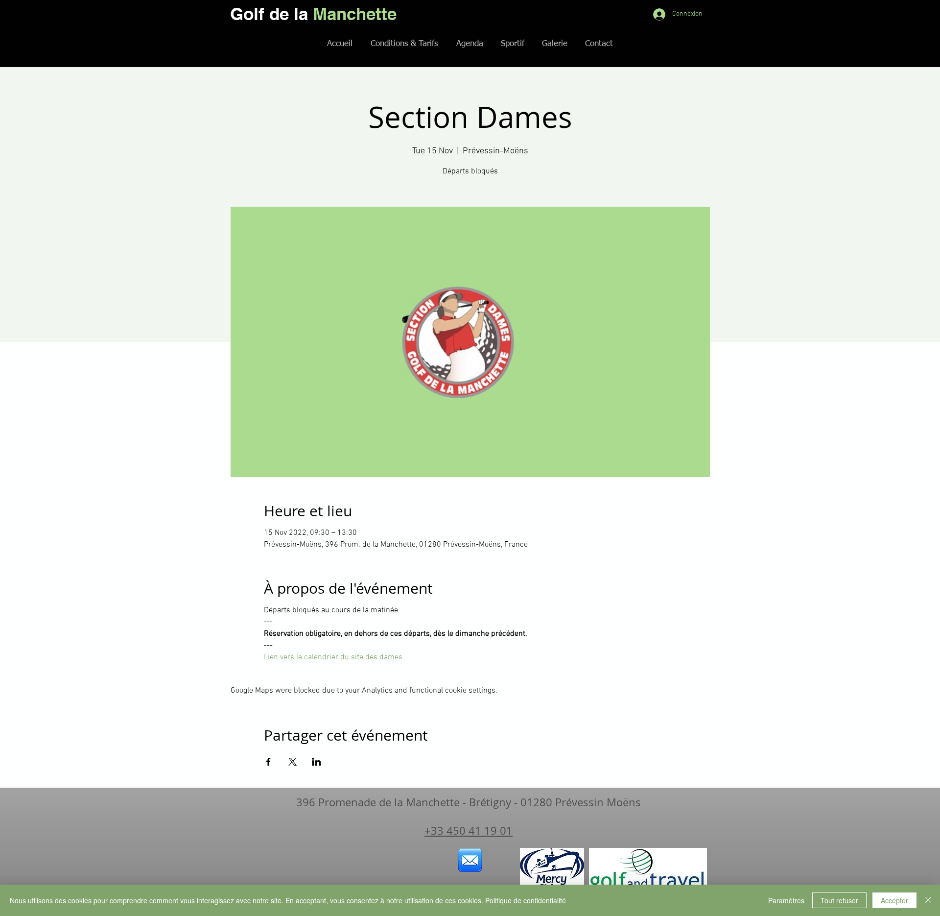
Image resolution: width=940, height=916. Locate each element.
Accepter (894, 900)
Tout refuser (839, 900)
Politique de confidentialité (525, 900)
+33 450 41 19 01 (468, 830)
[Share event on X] (292, 762)
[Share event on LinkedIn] (316, 762)
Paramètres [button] (786, 900)
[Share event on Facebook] (268, 762)
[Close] (928, 900)
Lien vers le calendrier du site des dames (333, 657)
